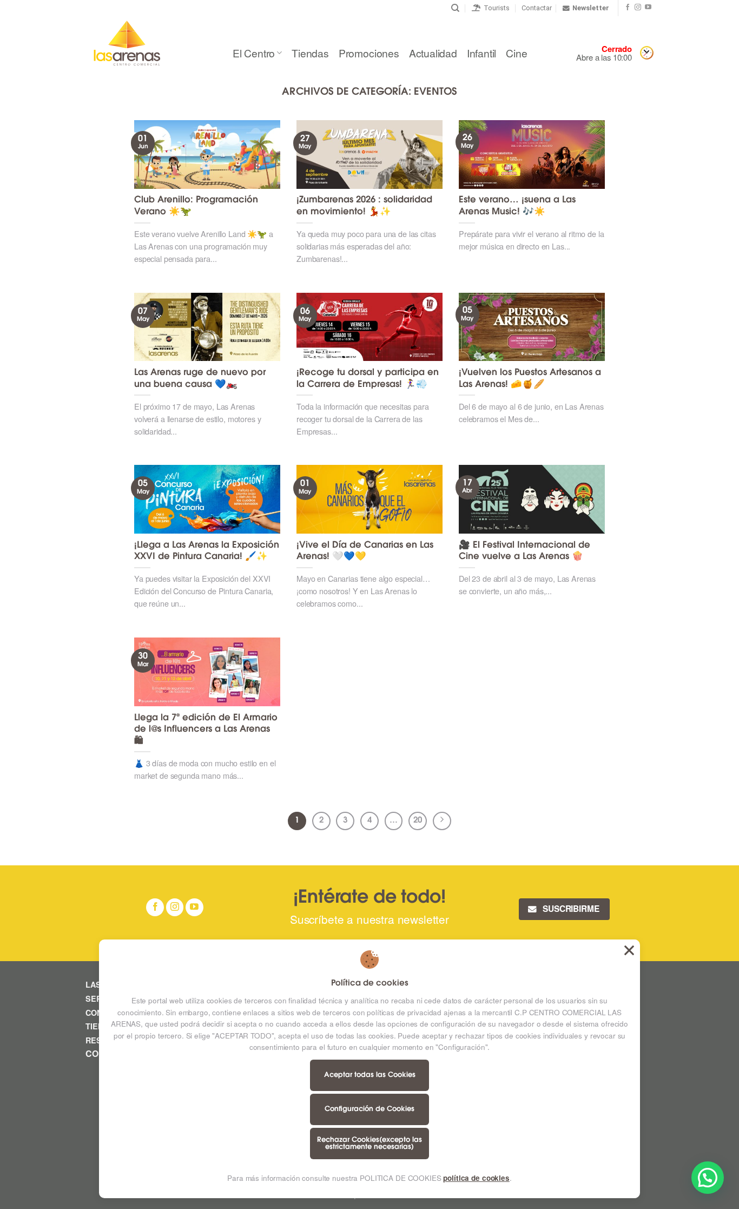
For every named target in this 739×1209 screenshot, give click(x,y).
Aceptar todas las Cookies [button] (629, 950)
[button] (707, 1177)
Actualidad (433, 52)
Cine (516, 52)
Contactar (537, 8)
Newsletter (590, 8)
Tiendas (310, 52)
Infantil (481, 52)
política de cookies (476, 1178)
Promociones (369, 52)
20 (417, 821)
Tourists (495, 8)
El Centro (254, 52)
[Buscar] (455, 8)
